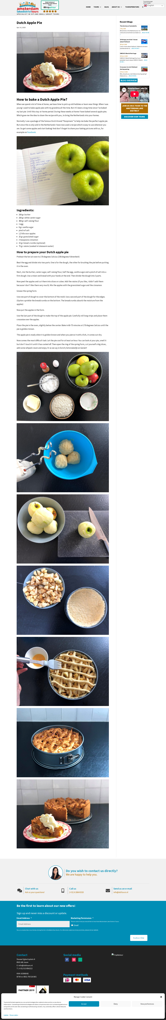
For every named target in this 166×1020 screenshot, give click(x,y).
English (150, 5)
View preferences (147, 1004)
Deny (116, 1004)
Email (76, 925)
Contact (145, 7)
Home (88, 7)
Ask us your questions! (35, 892)
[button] (161, 997)
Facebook (31, 132)
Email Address (24, 918)
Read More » (136, 48)
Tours (96, 7)
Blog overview (129, 80)
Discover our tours (134, 116)
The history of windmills (128, 26)
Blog (107, 7)
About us (116, 7)
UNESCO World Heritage (128, 53)
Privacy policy (14, 1015)
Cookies (6, 1015)
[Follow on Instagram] (74, 960)
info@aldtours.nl (121, 892)
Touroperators (132, 7)
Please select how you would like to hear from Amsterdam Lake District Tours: (95, 921)
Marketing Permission (82, 918)
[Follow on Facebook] (67, 960)
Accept (84, 1004)
